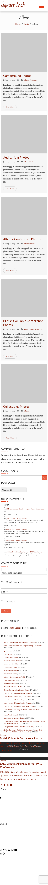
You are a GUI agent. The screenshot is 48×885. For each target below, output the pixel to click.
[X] (24, 846)
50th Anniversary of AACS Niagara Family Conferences (25, 509)
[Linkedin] (1, 849)
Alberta (26, 243)
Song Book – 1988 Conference (16, 518)
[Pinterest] (4, 849)
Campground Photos (17, 75)
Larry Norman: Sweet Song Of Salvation (17, 696)
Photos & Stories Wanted (12, 660)
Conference (33, 80)
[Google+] (12, 849)
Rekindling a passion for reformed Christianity (20, 642)
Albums (26, 80)
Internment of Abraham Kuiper (14, 718)
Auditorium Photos (16, 157)
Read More (10, 107)
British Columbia (30, 329)
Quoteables (8, 651)
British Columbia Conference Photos (16, 690)
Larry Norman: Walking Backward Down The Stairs (21, 709)
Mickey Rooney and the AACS (14, 677)
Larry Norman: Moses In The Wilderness (18, 693)
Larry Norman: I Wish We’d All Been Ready (19, 706)
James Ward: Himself (11, 715)
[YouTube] (15, 849)
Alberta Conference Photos (22, 239)
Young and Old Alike (11, 664)
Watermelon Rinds (10, 673)
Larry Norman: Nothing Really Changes (17, 703)
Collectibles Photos (16, 406)
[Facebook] (0, 797)
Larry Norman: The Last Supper (15, 700)
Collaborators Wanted (11, 657)
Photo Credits (15, 627)
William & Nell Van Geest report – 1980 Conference (24, 552)
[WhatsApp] (6, 849)
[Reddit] (9, 849)
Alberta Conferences (11, 670)
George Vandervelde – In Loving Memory (18, 726)
